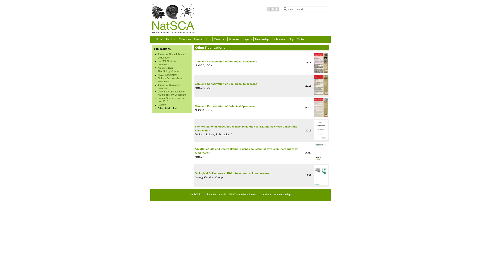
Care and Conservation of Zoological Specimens (226, 61)
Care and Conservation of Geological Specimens (226, 83)
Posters (162, 105)
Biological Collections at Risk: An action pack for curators (232, 173)
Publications (278, 39)
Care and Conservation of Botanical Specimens (225, 106)
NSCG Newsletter (167, 75)
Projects (247, 39)
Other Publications (168, 108)
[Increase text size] (277, 11)
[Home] (173, 33)
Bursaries (234, 39)
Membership (261, 39)
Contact (301, 39)
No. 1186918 (231, 194)
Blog (291, 39)
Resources (220, 39)
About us (170, 39)
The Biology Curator (168, 71)
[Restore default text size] (273, 11)
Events (198, 39)
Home (159, 39)
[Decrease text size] (268, 11)
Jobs (208, 39)
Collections (185, 39)
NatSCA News (165, 68)
